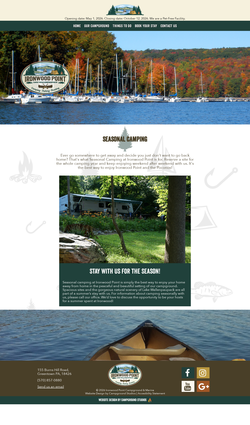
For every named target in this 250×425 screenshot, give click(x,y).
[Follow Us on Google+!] (203, 386)
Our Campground (96, 26)
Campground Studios (122, 393)
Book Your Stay (146, 26)
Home (77, 26)
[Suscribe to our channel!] (188, 386)
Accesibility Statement (151, 393)
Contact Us (169, 26)
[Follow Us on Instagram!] (203, 372)
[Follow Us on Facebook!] (188, 372)
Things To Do (122, 26)
